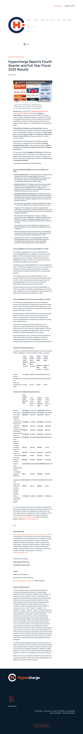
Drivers (52, 20)
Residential (35, 20)
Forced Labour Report (69, 713)
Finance (16, 57)
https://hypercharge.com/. (20, 552)
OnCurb (42, 20)
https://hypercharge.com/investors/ (23, 517)
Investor (22, 57)
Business (29, 20)
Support (69, 20)
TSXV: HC (33, 534)
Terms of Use (47, 711)
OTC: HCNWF (40, 534)
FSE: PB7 (47, 534)
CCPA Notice (61, 711)
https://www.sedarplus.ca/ (31, 519)
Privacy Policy (39, 711)
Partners (47, 20)
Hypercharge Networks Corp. (21, 534)
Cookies (54, 711)
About (58, 20)
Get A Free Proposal (41, 725)
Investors (64, 20)
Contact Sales (58, 6)
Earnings (10, 57)
